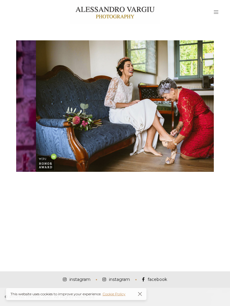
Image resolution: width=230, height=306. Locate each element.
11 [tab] (146, 178)
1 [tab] (77, 178)
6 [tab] (111, 178)
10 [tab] (139, 178)
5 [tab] (104, 178)
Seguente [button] (207, 106)
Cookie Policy (113, 294)
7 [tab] (118, 178)
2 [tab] (84, 178)
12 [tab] (153, 178)
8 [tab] (125, 178)
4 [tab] (97, 178)
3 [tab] (91, 178)
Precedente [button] (23, 106)
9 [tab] (132, 178)
